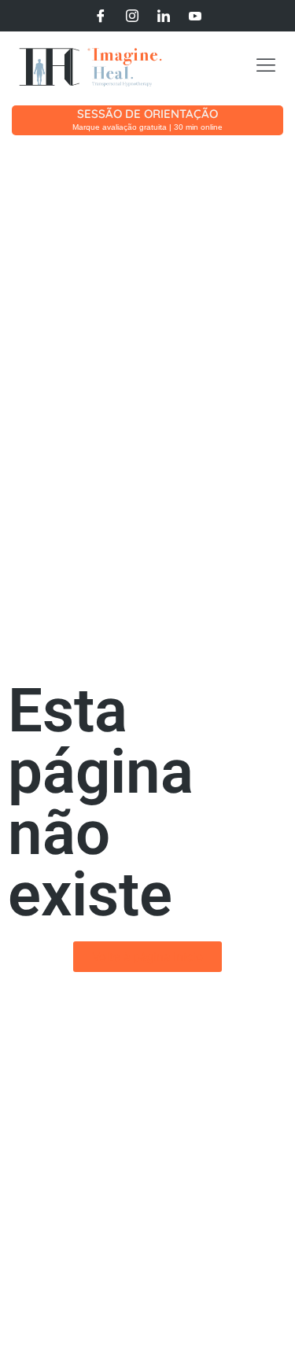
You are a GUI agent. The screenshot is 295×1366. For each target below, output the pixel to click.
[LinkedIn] (163, 16)
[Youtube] (195, 16)
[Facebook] (100, 16)
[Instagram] (132, 16)
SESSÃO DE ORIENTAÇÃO (147, 113)
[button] (265, 66)
